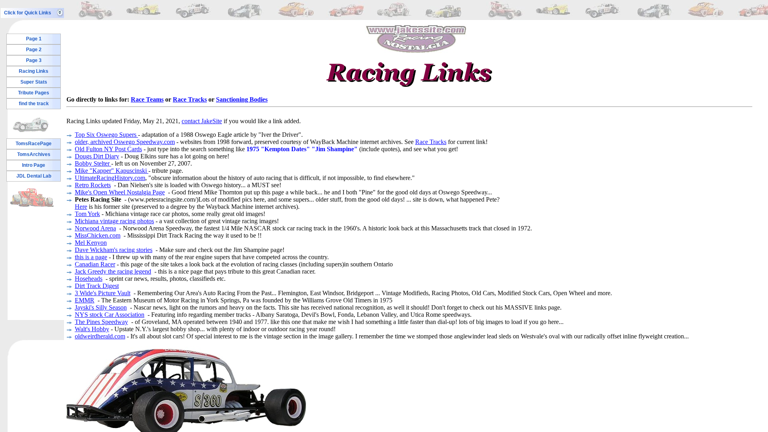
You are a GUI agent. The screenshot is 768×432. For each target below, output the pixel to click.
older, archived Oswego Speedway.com (125, 141)
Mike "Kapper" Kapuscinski (111, 170)
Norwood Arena (95, 228)
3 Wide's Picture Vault (102, 293)
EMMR (84, 300)
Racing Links (33, 71)
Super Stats (33, 82)
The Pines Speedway (101, 321)
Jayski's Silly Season (101, 307)
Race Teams (147, 99)
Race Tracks (190, 99)
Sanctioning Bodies (242, 99)
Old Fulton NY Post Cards (108, 149)
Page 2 (34, 49)
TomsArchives (33, 154)
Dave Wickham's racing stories (113, 249)
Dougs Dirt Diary (97, 156)
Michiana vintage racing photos (114, 221)
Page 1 (34, 39)
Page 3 (34, 60)
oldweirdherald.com (100, 336)
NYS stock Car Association (109, 314)
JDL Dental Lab (33, 176)
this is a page (91, 257)
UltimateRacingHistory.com (110, 177)
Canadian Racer (95, 264)
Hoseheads (88, 278)
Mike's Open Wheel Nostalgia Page (120, 192)
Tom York (87, 213)
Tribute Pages (33, 93)
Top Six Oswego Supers (106, 134)
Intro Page (33, 165)
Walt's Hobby (92, 329)
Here (81, 206)
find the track (34, 103)
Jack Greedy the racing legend (113, 271)
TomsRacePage (34, 143)
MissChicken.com (97, 235)
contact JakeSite (202, 121)
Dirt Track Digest (97, 285)
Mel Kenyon (91, 242)
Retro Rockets (93, 185)
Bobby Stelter (93, 163)
